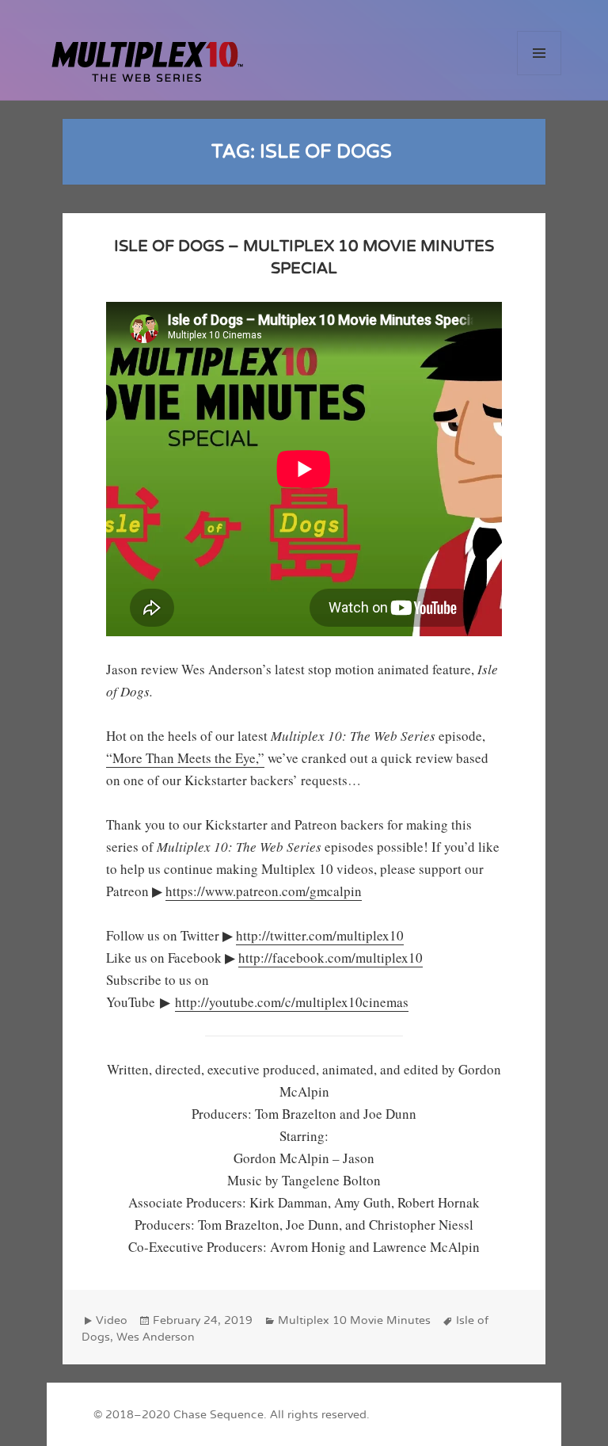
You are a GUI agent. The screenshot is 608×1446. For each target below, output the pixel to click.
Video (111, 1320)
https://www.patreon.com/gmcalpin (263, 891)
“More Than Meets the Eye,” (185, 758)
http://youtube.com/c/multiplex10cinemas (291, 1002)
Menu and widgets (539, 74)
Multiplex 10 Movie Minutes (354, 1320)
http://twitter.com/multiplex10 (320, 935)
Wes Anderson (155, 1337)
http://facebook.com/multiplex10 (330, 957)
